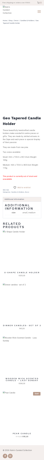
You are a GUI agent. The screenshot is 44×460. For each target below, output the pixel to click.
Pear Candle (22, 433)
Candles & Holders (17, 192)
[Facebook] (5, 456)
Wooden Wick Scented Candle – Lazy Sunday (22, 379)
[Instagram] (10, 456)
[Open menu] (38, 11)
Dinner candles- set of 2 (22, 325)
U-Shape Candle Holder (22, 272)
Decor (27, 192)
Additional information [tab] (14, 199)
